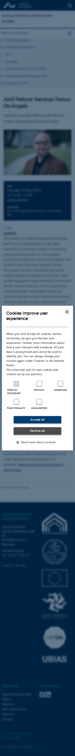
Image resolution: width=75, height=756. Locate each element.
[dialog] (37, 378)
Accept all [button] (37, 419)
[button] (37, 442)
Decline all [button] (37, 431)
